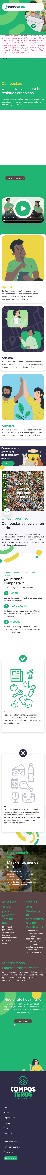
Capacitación (9, 1118)
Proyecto (8, 1123)
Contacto (8, 1134)
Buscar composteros (15, 178)
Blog (6, 1128)
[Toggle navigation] (35, 7)
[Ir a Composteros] (14, 7)
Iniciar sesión (10, 1158)
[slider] (7, 512)
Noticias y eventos (12, 1147)
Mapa (6, 1112)
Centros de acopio (12, 1142)
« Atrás (5, 58)
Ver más (8, 463)
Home (6, 1107)
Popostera (8, 1152)
